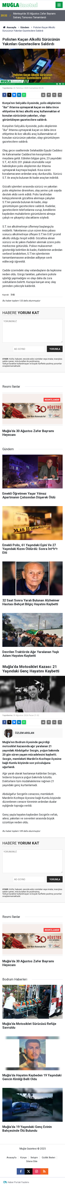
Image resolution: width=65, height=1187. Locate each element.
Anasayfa (11, 27)
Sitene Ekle (31, 1161)
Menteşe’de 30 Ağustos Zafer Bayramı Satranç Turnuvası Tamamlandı (34, 15)
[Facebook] (4, 95)
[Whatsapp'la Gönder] (24, 95)
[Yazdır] (43, 95)
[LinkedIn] (19, 95)
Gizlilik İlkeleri (48, 1157)
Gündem (24, 27)
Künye (23, 1157)
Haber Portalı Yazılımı (18, 1182)
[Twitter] (9, 95)
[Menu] (59, 5)
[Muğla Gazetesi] (20, 4)
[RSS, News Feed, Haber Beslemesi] (44, 1171)
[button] (49, 95)
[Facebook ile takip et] (21, 1171)
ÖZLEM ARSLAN (24, 732)
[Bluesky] (14, 95)
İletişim (34, 1157)
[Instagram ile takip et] (36, 1171)
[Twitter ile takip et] (28, 1171)
